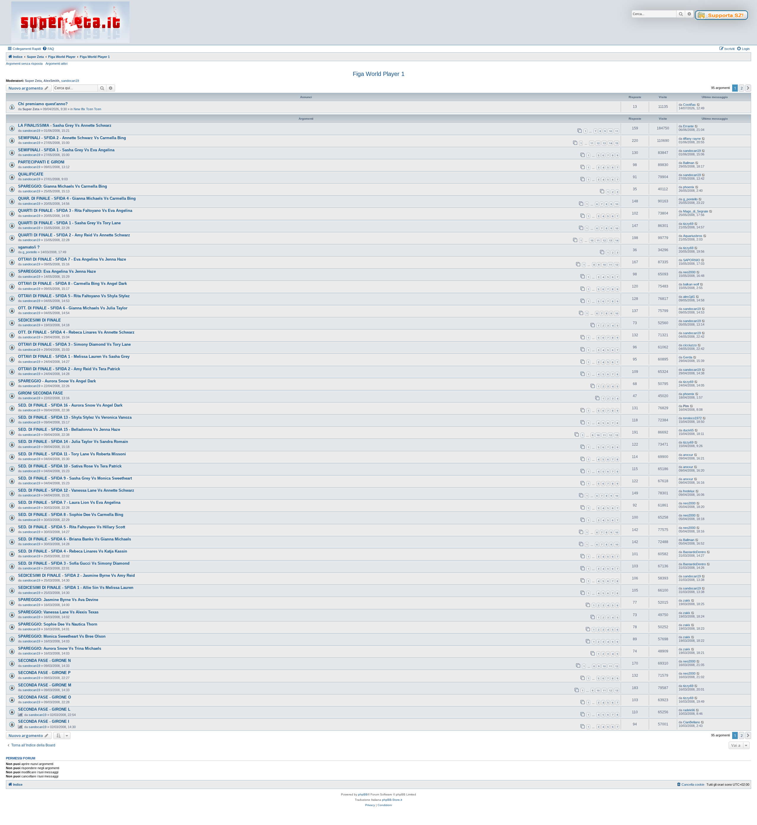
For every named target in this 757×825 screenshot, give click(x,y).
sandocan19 (70, 80)
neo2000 (689, 272)
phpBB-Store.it (392, 799)
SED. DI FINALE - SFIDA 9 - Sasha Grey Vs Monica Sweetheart (75, 478)
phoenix (688, 187)
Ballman (688, 163)
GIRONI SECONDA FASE (40, 393)
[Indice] (70, 22)
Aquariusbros (692, 236)
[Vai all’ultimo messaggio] (699, 104)
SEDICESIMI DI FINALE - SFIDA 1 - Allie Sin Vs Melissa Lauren (75, 587)
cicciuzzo (690, 345)
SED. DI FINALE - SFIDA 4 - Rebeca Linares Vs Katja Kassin (72, 551)
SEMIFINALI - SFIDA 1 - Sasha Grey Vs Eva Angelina (66, 150)
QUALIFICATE (30, 174)
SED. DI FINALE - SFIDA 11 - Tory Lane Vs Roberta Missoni (72, 454)
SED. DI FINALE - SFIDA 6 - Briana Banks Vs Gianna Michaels (74, 539)
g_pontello (690, 199)
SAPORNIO (691, 260)
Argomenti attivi (56, 63)
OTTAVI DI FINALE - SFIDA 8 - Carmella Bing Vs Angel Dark (72, 283)
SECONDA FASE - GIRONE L (44, 709)
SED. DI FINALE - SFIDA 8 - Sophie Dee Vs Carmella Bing (70, 514)
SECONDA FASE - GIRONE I (43, 721)
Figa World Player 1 (379, 74)
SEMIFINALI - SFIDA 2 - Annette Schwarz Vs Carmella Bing (72, 138)
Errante (688, 126)
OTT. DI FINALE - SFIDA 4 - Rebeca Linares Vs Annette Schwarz (76, 332)
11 (616, 131)
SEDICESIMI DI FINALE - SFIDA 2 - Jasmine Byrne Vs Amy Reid (76, 575)
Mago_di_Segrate (695, 211)
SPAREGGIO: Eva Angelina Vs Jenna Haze (57, 271)
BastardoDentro (694, 552)
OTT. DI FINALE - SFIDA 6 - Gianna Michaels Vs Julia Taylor (72, 308)
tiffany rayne (692, 138)
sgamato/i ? (29, 247)
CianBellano (691, 722)
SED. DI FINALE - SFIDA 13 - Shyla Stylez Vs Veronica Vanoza (75, 417)
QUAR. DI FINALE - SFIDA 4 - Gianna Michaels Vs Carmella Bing (77, 198)
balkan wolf (691, 284)
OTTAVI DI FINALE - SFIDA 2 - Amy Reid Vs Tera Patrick (69, 369)
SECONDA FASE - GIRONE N (44, 660)
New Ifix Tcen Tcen (87, 109)
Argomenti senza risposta (24, 63)
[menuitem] (48, 48)
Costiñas (689, 104)
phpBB (363, 794)
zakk (686, 600)
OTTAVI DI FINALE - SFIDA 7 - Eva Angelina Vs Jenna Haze (72, 259)
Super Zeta (33, 80)
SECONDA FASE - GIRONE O (44, 697)
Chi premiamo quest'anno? (43, 104)
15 (616, 143)
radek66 (689, 710)
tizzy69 (688, 223)
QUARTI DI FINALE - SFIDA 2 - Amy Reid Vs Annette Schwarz (74, 235)
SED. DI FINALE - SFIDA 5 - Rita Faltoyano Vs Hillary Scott (71, 527)
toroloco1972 (692, 418)
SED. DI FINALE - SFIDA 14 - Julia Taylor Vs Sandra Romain (73, 441)
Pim (686, 406)
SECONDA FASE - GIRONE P (44, 672)
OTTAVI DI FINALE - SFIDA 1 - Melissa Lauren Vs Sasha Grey (74, 356)
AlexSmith (51, 80)
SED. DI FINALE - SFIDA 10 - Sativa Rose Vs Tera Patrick (70, 466)
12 (597, 143)
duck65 (688, 430)
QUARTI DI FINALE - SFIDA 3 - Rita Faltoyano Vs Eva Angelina (75, 210)
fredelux (689, 491)
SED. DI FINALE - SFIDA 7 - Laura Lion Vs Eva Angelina (69, 502)
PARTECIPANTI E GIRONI (41, 162)
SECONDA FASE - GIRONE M (44, 685)
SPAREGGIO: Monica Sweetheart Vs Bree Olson (62, 636)
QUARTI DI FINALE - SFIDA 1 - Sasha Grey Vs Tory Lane (69, 223)
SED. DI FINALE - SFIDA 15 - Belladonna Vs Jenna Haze (69, 429)
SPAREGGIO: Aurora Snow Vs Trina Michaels (59, 648)
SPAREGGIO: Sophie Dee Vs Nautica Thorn (57, 624)
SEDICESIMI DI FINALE (39, 320)
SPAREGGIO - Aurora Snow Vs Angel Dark (57, 381)
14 (610, 143)
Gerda (687, 357)
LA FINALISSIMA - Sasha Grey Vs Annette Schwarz (64, 125)
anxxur (688, 455)
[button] (748, 88)
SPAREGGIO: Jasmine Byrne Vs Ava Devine (58, 599)
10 (610, 131)
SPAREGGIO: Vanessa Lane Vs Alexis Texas (58, 612)
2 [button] (741, 88)
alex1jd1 (689, 296)
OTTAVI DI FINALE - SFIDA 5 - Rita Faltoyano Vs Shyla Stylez (74, 296)
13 (604, 143)
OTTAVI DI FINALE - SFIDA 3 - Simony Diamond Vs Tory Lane (74, 344)
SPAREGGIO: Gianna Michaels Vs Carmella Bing (62, 186)
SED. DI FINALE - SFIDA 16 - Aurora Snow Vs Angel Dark (70, 405)
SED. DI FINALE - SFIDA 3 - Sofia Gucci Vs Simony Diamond (74, 563)
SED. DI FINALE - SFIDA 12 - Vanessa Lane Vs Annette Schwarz (76, 490)
